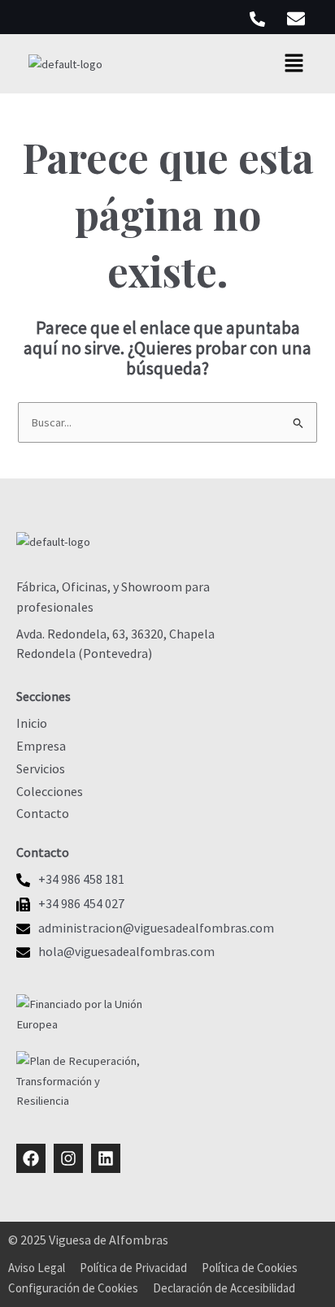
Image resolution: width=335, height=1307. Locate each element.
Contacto (42, 813)
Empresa (41, 746)
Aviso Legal (36, 1267)
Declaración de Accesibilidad (224, 1288)
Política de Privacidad (133, 1267)
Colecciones (49, 791)
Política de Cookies (250, 1267)
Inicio (31, 723)
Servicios (40, 768)
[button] (294, 63)
